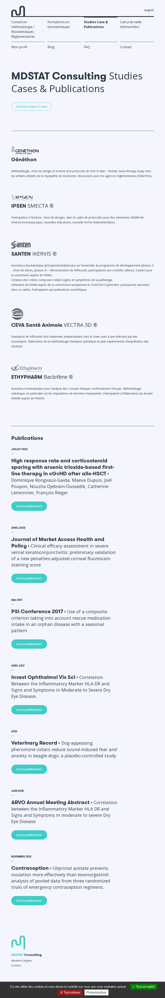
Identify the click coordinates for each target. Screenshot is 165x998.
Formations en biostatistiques (58, 24)
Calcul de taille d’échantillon (130, 24)
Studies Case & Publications (96, 24)
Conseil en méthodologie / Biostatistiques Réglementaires (23, 29)
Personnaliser (96, 992)
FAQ (87, 47)
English (149, 10)
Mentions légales (21, 960)
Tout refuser (71, 992)
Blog (51, 47)
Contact (126, 47)
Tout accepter (145, 986)
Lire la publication (29, 506)
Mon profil (19, 47)
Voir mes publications (31, 106)
